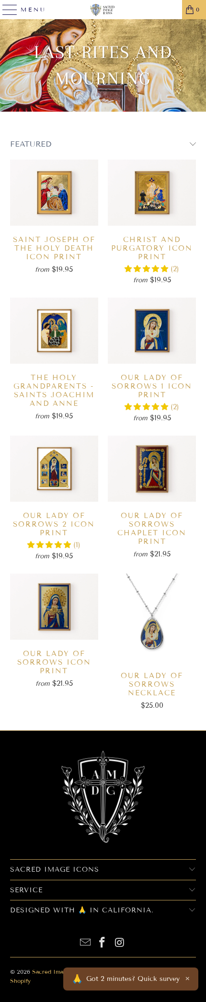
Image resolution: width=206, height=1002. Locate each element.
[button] (148, 269)
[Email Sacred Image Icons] (85, 943)
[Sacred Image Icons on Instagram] (120, 943)
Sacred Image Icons (59, 971)
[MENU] (5, 9)
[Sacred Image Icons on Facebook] (102, 943)
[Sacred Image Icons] (103, 9)
